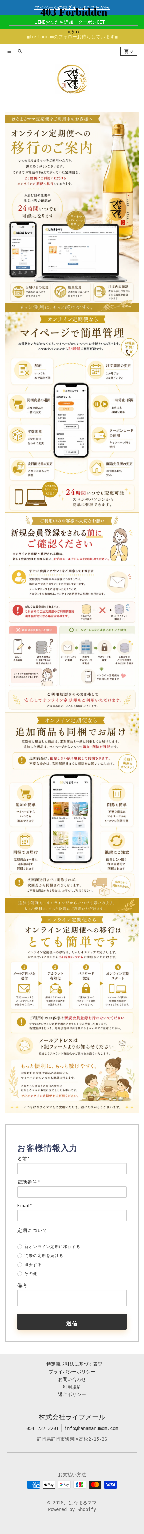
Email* (24, 1205)
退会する (33, 1264)
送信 (72, 1323)
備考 (22, 1285)
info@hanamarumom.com (91, 1428)
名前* (23, 1158)
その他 (31, 1273)
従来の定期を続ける (43, 1255)
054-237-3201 (42, 1428)
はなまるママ (83, 1502)
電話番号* (28, 1182)
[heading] (72, 1147)
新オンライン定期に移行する (52, 1246)
